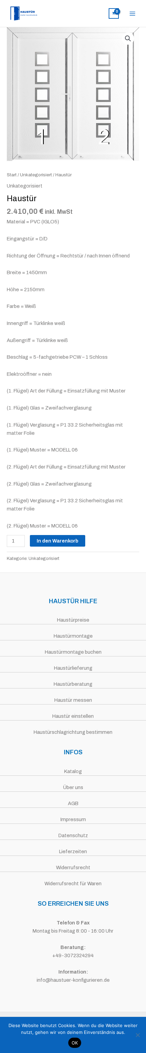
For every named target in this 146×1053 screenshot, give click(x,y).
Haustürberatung (73, 684)
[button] (128, 38)
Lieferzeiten (73, 851)
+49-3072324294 (73, 955)
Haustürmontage (73, 636)
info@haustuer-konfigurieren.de (73, 980)
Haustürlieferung (73, 668)
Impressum (73, 819)
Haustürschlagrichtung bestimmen (73, 732)
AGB (73, 803)
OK (75, 1042)
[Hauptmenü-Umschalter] (132, 13)
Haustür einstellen (73, 716)
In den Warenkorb (57, 541)
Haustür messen (73, 700)
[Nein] (137, 1035)
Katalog (73, 771)
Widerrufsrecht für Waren (73, 883)
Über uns (73, 787)
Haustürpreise (73, 620)
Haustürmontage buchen (73, 652)
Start (12, 174)
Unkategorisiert (36, 174)
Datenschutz (73, 835)
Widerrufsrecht (73, 867)
